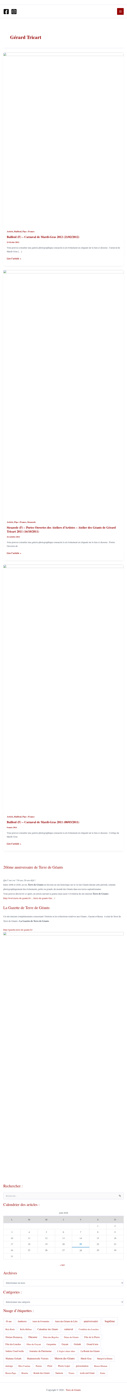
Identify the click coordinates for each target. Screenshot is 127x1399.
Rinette (24, 1373)
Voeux (71, 1373)
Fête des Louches (13, 1344)
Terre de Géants (73, 1389)
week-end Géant (87, 1373)
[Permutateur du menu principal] (120, 11)
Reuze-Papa (10, 1373)
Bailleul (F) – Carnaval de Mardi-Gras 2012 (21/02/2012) (43, 237)
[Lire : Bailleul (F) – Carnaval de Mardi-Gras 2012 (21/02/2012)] (63, 139)
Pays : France (28, 231)
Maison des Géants (65, 1358)
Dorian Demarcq (14, 1337)
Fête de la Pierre (92, 1337)
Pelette (39, 1365)
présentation (82, 1365)
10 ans (9, 1321)
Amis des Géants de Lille (66, 1321)
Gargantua (51, 1344)
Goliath (77, 1344)
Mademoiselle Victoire (37, 1358)
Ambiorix (22, 1321)
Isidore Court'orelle (15, 1351)
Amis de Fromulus (40, 1321)
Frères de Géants (71, 1337)
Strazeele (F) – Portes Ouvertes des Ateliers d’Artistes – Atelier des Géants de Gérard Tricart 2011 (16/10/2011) (61, 529)
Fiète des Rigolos (51, 1337)
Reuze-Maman (100, 1365)
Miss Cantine (24, 1365)
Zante (102, 1373)
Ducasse (32, 1337)
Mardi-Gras (86, 1358)
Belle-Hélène (26, 1329)
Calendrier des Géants (47, 1329)
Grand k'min (92, 1344)
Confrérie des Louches (89, 1329)
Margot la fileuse (104, 1358)
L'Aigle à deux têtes (66, 1351)
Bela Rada (10, 1329)
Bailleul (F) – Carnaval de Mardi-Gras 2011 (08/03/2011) (43, 822)
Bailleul (17, 231)
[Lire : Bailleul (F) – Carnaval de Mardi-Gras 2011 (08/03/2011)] (63, 687)
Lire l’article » (14, 259)
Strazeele (31, 522)
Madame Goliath (13, 1358)
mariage (9, 1365)
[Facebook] (6, 11)
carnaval (68, 1329)
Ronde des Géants (42, 1373)
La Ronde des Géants (90, 1351)
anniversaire (91, 1321)
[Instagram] (14, 11)
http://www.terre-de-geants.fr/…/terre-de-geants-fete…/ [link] (29, 898)
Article (10, 231)
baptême (110, 1321)
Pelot (49, 1365)
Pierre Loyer (64, 1365)
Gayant (65, 1344)
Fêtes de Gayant (34, 1344)
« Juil (62, 1264)
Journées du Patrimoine (40, 1351)
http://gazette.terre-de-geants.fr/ (18, 929)
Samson (59, 1372)
